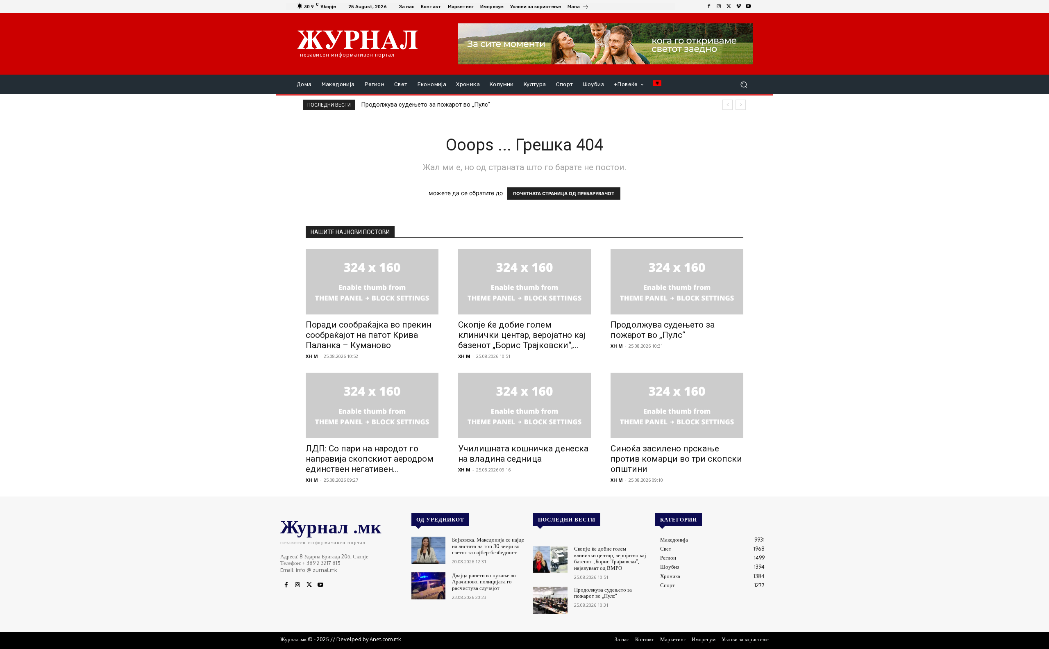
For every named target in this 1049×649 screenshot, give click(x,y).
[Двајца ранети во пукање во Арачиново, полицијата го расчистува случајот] (428, 586)
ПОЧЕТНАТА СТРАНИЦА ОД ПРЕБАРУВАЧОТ (563, 193)
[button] (743, 84)
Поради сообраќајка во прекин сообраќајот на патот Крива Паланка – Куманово (368, 335)
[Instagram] (719, 6)
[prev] (727, 105)
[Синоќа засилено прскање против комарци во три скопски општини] (677, 405)
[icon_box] (578, 7)
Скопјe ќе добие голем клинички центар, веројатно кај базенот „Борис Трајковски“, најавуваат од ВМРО (610, 558)
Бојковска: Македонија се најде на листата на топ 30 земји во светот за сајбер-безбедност (488, 546)
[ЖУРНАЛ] (357, 39)
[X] (728, 6)
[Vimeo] (738, 6)
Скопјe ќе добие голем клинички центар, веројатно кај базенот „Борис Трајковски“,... (522, 335)
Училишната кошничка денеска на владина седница (523, 454)
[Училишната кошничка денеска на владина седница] (524, 405)
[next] (741, 105)
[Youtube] (748, 6)
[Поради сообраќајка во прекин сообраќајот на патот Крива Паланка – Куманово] (372, 281)
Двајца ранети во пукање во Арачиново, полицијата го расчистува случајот (484, 581)
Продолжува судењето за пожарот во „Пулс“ (425, 104)
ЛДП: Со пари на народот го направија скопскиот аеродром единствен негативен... (370, 459)
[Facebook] (709, 6)
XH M (312, 356)
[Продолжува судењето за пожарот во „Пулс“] (677, 281)
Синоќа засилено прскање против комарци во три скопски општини (676, 459)
